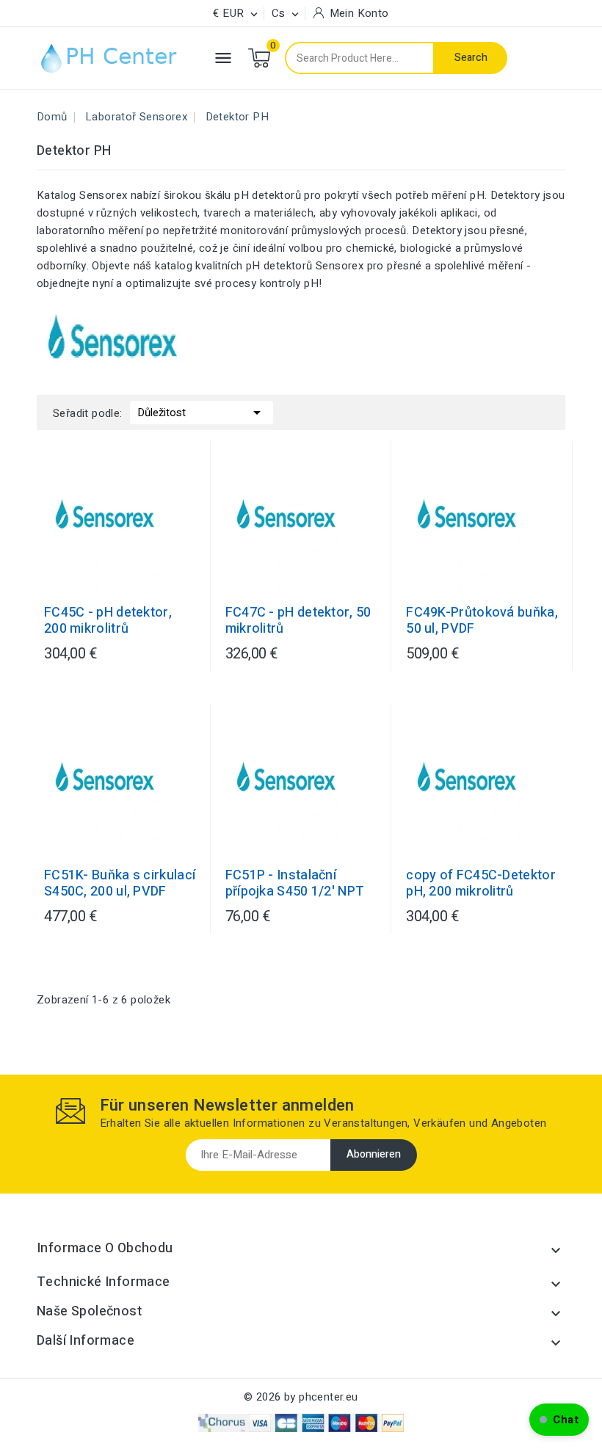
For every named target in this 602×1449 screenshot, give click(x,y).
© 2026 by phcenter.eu (301, 1397)
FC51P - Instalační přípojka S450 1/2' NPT (295, 884)
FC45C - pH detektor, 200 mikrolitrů (108, 621)
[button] (559, 1419)
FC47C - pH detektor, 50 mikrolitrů (298, 621)
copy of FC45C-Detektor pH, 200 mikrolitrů (481, 884)
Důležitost (201, 412)
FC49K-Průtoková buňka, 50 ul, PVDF (482, 621)
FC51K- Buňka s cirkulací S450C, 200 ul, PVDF (119, 884)
